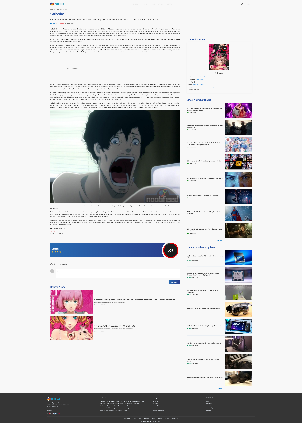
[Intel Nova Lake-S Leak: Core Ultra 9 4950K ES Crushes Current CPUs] (238, 265)
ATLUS (198, 82)
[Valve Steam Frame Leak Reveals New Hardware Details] (238, 316)
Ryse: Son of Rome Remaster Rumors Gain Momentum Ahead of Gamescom (119, 403)
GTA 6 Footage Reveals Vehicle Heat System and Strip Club (115, 405)
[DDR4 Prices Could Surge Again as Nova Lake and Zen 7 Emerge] (238, 368)
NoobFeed (52, 9)
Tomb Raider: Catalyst (158, 410)
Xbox (135, 418)
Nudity (212, 87)
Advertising (209, 403)
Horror (195, 87)
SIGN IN (249, 4)
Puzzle (198, 84)
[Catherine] (219, 70)
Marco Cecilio (54, 228)
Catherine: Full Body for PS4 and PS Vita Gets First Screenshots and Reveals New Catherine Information (134, 299)
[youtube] (50, 414)
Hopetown (155, 401)
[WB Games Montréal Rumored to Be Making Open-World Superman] (238, 221)
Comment (174, 282)
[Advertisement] (219, 23)
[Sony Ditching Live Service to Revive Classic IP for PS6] (238, 203)
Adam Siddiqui (61, 23)
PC (140, 418)
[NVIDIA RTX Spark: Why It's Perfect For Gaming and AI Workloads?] (238, 299)
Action (194, 84)
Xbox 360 (206, 77)
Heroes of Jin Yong (157, 405)
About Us (208, 401)
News (153, 4)
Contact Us (208, 410)
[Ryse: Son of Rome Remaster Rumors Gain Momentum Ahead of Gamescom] (238, 134)
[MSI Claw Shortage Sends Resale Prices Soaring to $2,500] (238, 351)
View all (219, 388)
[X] (47, 413)
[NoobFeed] (57, 4)
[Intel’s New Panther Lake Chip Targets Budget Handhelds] (238, 334)
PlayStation (127, 418)
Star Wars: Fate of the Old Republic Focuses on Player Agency (115, 408)
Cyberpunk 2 (156, 403)
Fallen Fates (156, 408)
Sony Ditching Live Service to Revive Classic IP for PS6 (113, 410)
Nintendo (146, 418)
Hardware (169, 4)
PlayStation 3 (199, 77)
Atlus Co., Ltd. (199, 79)
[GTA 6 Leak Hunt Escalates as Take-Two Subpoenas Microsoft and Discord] (238, 238)
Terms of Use (209, 405)
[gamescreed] (54, 414)
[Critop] (59, 414)
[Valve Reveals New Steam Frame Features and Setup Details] (238, 385)
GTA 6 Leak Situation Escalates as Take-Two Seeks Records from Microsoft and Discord (122, 401)
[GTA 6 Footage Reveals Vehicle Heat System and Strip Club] (238, 169)
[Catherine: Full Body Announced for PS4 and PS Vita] (71, 339)
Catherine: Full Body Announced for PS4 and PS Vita (114, 326)
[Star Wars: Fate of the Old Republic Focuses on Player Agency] (238, 186)
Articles (160, 4)
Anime (202, 84)
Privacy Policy (209, 408)
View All (219, 241)
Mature (208, 87)
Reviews (146, 4)
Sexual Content (202, 87)
